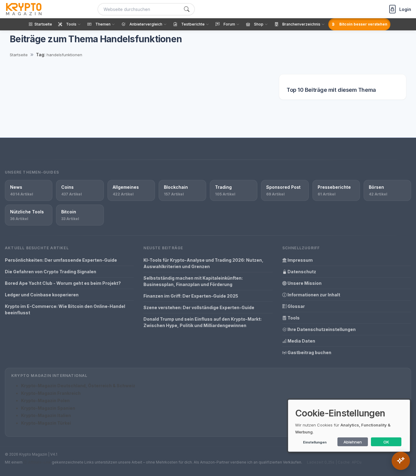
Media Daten (301, 340)
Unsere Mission (304, 283)
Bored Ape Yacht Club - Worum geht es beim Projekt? (63, 283)
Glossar (296, 306)
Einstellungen (314, 442)
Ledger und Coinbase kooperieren (42, 294)
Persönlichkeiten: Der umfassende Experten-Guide (61, 260)
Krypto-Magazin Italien (46, 415)
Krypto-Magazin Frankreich (51, 393)
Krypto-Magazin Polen (45, 400)
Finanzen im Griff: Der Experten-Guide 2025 (190, 295)
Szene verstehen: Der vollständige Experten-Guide (198, 307)
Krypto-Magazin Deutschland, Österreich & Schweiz (78, 385)
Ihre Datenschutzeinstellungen (321, 329)
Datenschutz (301, 271)
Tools (293, 317)
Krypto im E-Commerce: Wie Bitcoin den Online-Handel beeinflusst (65, 309)
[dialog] (349, 426)
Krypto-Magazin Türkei (46, 423)
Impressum (300, 260)
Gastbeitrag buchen (309, 352)
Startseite (19, 54)
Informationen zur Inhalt (313, 294)
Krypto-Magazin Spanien (48, 408)
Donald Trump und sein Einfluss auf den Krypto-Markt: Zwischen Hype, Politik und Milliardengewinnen (202, 322)
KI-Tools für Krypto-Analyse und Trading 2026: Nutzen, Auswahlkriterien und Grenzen (203, 263)
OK (386, 442)
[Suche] (186, 9)
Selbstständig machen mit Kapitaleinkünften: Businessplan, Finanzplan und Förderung (193, 281)
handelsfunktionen (64, 54)
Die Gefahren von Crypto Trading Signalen (50, 271)
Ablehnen (353, 442)
